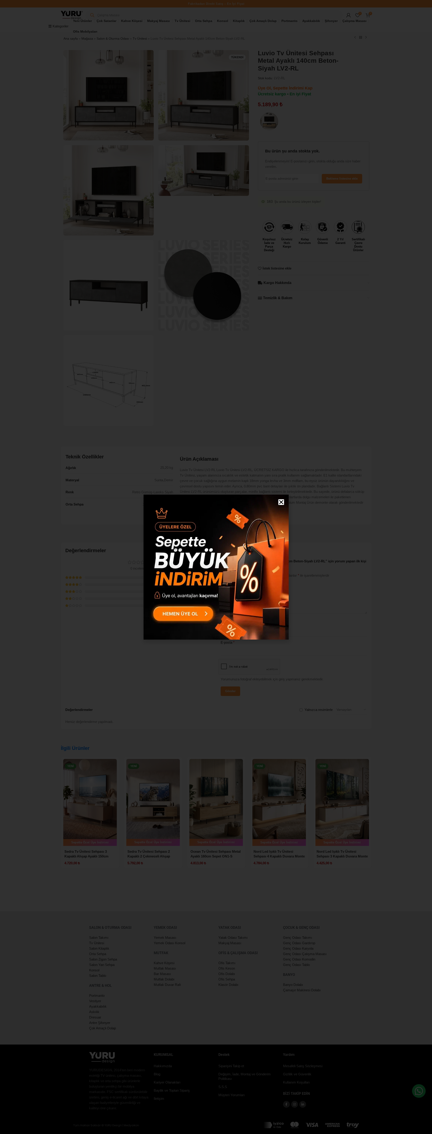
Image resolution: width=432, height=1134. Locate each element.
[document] (216, 567)
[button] (281, 502)
